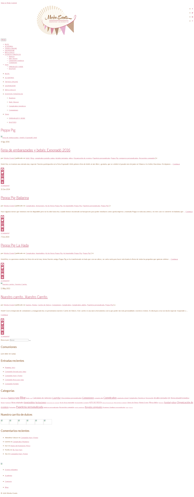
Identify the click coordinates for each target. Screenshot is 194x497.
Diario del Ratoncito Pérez (20, 446)
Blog (32, 158)
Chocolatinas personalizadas (71, 398)
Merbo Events (9, 158)
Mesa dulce (153, 402)
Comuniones (56, 305)
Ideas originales (17, 402)
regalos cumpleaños (79, 407)
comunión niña (98, 398)
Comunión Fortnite (12, 384)
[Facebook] (97, 169)
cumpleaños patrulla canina (45, 158)
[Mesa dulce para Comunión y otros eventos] (5, 424)
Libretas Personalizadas (108, 402)
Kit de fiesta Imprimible (67, 402)
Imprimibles (40, 253)
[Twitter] (97, 172)
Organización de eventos (83, 158)
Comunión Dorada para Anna (15, 371)
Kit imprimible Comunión (82, 402)
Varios (127, 407)
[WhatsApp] (97, 175)
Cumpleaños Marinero (21, 442)
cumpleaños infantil (123, 398)
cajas (31, 398)
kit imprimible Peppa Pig (72, 206)
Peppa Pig (114, 158)
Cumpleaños (30, 206)
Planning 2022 (10, 367)
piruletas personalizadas (51, 407)
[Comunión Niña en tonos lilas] (39, 424)
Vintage (131, 407)
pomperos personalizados (128, 158)
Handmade (8, 402)
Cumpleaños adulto (79, 305)
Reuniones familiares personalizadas (114, 407)
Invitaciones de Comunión (53, 402)
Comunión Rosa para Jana (14, 380)
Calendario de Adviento (42, 398)
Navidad (167, 402)
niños (71, 158)
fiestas (3, 402)
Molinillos (161, 402)
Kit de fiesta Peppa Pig (53, 206)
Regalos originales (93, 407)
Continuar (176, 164)
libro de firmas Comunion (120, 402)
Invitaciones (40, 206)
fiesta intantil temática (180, 398)
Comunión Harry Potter (13, 376)
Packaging (12, 407)
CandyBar (56, 398)
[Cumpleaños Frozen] (31, 424)
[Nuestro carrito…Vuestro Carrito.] (14, 284)
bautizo (28, 305)
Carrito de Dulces (44, 305)
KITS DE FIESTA (95, 402)
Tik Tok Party (17, 450)
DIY (169, 398)
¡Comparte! (5, 185)
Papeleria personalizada (101, 158)
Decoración (149, 398)
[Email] (97, 179)
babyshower (4, 398)
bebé (28, 158)
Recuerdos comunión (147, 158)
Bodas (34, 305)
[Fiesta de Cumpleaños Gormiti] (13, 424)
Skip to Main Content (9, 3)
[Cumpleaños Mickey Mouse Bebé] (22, 424)
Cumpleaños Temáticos (137, 398)
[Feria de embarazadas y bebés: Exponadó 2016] (19, 137)
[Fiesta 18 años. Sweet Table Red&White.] (48, 424)
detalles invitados (61, 158)
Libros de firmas (133, 402)
